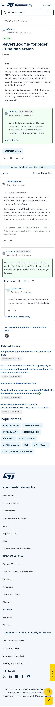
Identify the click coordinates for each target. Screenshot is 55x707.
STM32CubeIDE (31, 432)
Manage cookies (43, 696)
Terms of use (13, 692)
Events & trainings (11, 594)
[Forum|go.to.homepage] (19, 5)
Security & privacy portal (14, 663)
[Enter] (4, 12)
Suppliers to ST (10, 533)
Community (8, 579)
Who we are (8, 495)
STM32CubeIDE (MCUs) (11, 376)
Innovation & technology (14, 518)
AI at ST (7, 602)
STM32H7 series (13, 151)
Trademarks (10, 696)
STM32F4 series (33, 425)
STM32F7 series (11, 445)
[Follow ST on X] (4, 677)
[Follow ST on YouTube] (28, 677)
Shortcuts (7, 618)
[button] (3, 6)
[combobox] (27, 12)
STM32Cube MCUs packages (17, 451)
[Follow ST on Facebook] (22, 677)
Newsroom (8, 587)
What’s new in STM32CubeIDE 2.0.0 (18, 383)
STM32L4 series (27, 438)
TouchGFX (8, 438)
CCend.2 (13, 112)
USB (26, 445)
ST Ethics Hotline (11, 648)
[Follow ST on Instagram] (16, 677)
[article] (27, 211)
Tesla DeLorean (14, 181)
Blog (5, 541)
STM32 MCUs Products (15, 21)
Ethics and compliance (13, 641)
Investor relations (11, 503)
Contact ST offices (11, 564)
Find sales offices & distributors (18, 572)
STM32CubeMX (10, 432)
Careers (6, 526)
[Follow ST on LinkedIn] (10, 677)
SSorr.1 (10, 29)
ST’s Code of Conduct (13, 656)
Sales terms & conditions (35, 692)
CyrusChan (16, 288)
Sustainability (9, 511)
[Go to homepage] (9, 479)
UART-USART (41, 445)
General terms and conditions (17, 548)
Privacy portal (25, 696)
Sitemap (7, 625)
